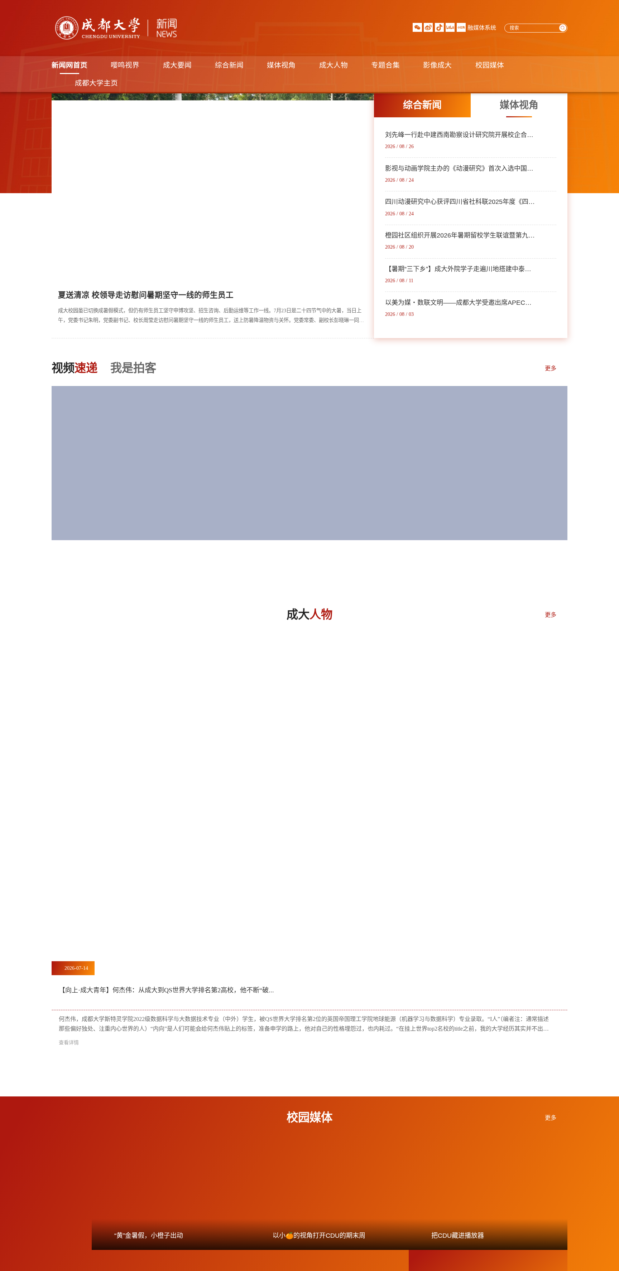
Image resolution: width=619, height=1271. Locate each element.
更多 (550, 368)
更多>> (355, 265)
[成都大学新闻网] (114, 28)
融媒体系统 (481, 28)
